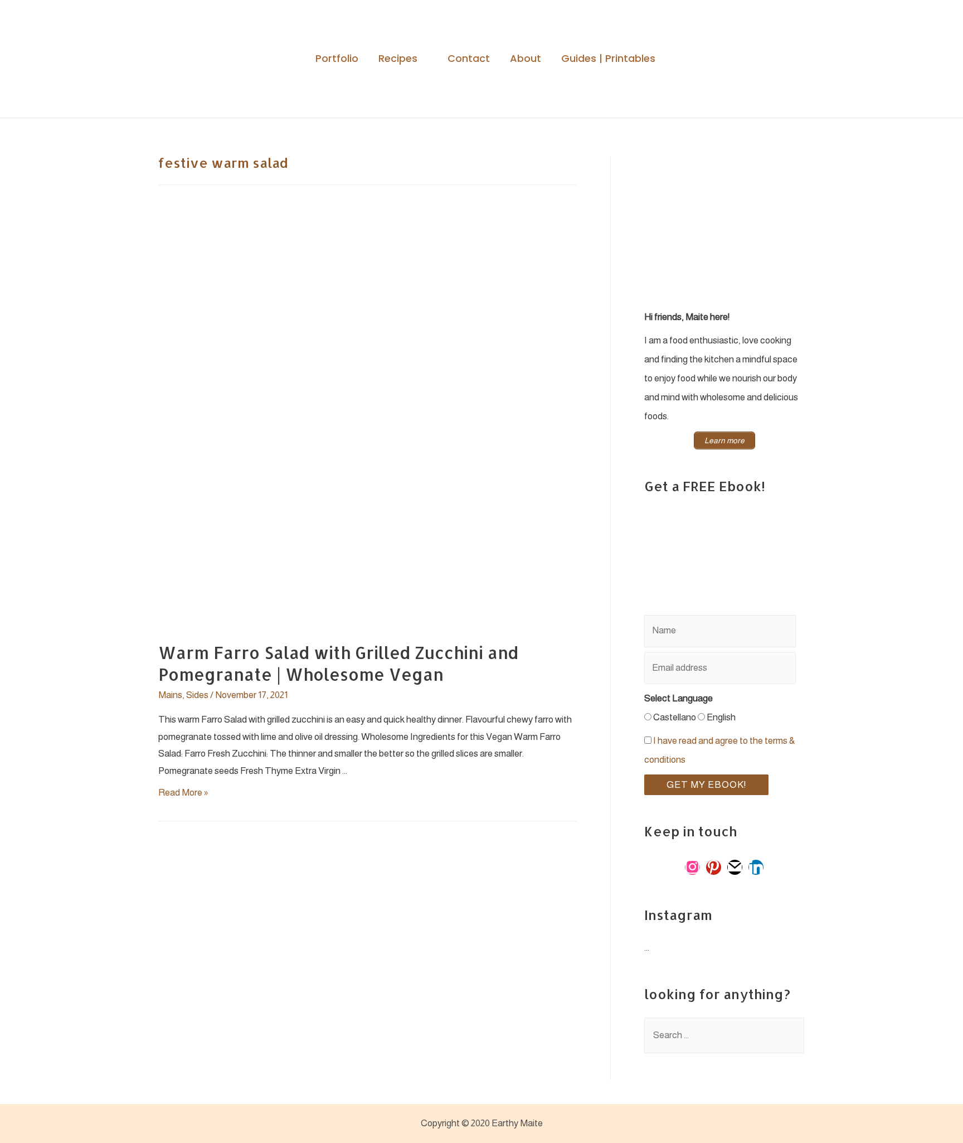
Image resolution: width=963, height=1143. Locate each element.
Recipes (397, 59)
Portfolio (336, 59)
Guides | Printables (608, 59)
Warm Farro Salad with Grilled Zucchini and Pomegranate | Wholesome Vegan (338, 663)
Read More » (183, 792)
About (525, 59)
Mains (170, 695)
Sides (197, 695)
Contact (469, 59)
